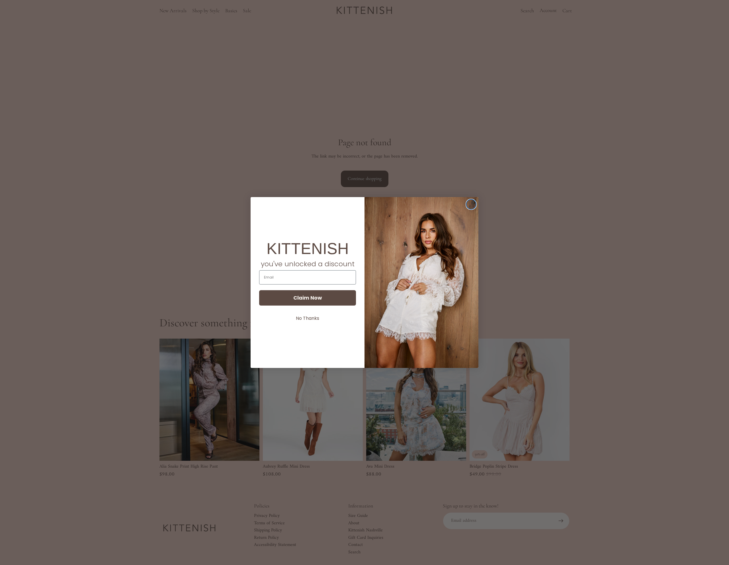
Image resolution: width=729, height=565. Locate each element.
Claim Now (307, 297)
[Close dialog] (471, 204)
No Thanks (307, 318)
